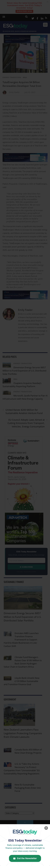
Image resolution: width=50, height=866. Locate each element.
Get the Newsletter (27, 858)
